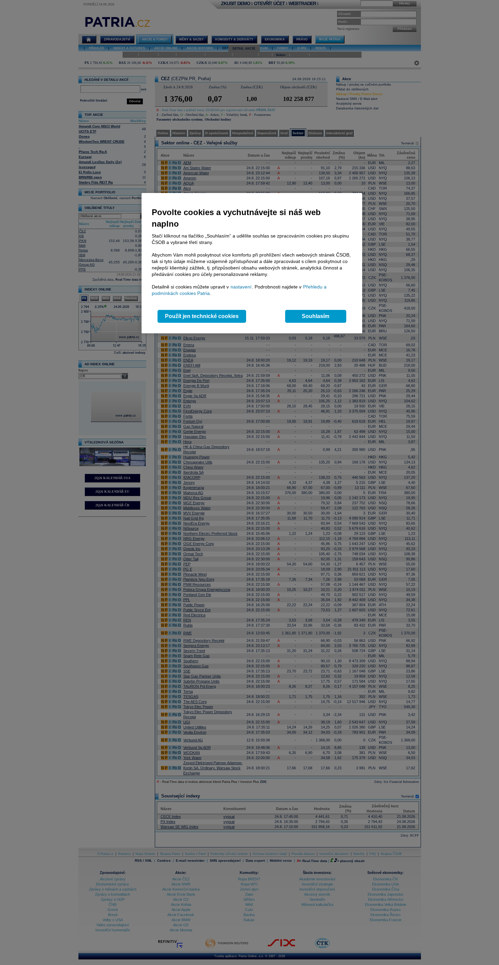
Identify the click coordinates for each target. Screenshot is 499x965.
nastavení (241, 287)
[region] (252, 263)
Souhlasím (315, 316)
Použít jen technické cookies (202, 316)
